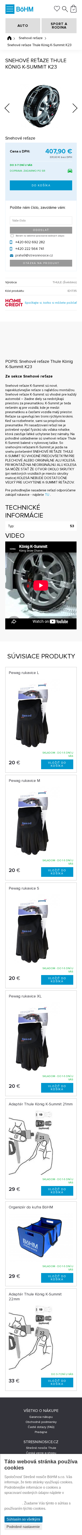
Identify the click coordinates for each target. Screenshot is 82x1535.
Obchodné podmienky (41, 1422)
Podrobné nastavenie (23, 1527)
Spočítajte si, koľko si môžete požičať (51, 303)
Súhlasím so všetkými (23, 1519)
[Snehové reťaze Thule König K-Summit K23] (41, 106)
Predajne (41, 1432)
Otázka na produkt (41, 263)
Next (71, 109)
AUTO (22, 26)
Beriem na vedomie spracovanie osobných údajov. (40, 235)
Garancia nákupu (41, 1417)
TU (47, 494)
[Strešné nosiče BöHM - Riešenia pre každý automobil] (25, 9)
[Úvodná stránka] (9, 38)
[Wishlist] (57, 10)
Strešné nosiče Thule (41, 1448)
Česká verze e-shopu (41, 1453)
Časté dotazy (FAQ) (41, 1427)
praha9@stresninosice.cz (34, 255)
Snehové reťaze (31, 38)
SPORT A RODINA (59, 26)
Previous (10, 107)
